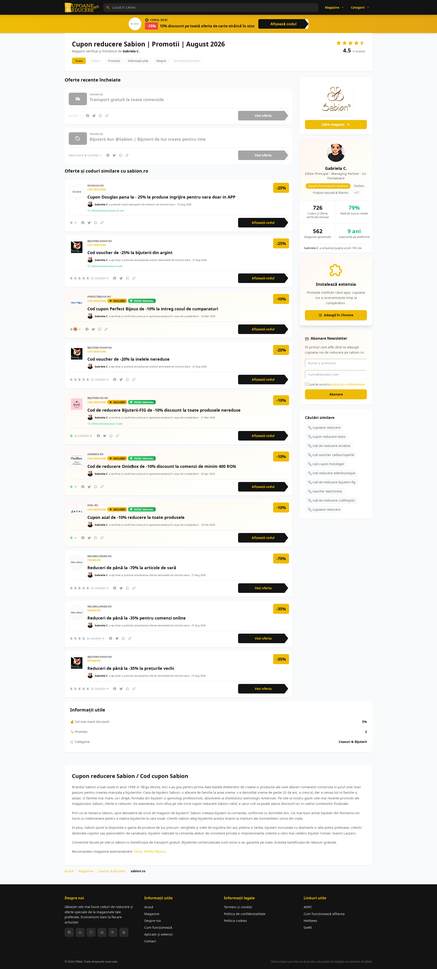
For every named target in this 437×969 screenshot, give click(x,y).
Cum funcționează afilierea (324, 914)
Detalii (74, 115)
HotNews (310, 920)
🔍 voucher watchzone (325, 491)
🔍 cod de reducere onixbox (329, 446)
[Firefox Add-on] (102, 932)
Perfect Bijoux (155, 851)
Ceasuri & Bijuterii (112, 871)
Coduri (95, 61)
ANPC (308, 907)
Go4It (308, 927)
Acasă (69, 871)
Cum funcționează (158, 927)
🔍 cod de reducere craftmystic (331, 500)
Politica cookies (235, 920)
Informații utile (138, 61)
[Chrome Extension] (91, 932)
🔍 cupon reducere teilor (327, 436)
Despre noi (152, 920)
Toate (79, 61)
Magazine (85, 871)
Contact (150, 941)
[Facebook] (69, 932)
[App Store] (123, 932)
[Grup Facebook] (80, 932)
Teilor (138, 851)
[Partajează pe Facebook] (87, 115)
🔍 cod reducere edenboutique (331, 473)
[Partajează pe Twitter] (94, 115)
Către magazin (333, 124)
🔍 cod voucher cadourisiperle (331, 455)
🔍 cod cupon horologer (326, 464)
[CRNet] (82, 7)
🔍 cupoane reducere (324, 427)
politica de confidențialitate (348, 384)
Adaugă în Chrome (338, 315)
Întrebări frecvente (186, 61)
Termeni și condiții (238, 907)
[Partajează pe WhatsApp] (100, 115)
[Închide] (367, 262)
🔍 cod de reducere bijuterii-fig (332, 482)
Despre (161, 61)
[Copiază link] (106, 115)
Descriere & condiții (84, 155)
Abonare (336, 394)
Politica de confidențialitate (244, 914)
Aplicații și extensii (158, 934)
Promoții (114, 61)
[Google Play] (112, 932)
